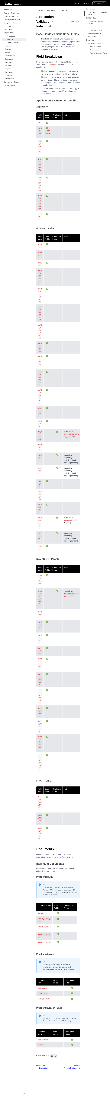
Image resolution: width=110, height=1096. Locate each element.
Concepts (40, 10)
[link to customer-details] (35, 228)
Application (93, 27)
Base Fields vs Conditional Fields (97, 13)
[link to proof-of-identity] (35, 877)
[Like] (52, 1056)
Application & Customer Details (96, 22)
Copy (73, 21)
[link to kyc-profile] (35, 780)
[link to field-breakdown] (35, 56)
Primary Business (70, 1068)
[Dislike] (55, 1056)
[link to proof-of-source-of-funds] (35, 1008)
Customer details (96, 30)
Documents (65, 857)
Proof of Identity (95, 46)
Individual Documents (95, 43)
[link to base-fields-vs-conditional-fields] (35, 34)
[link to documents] (35, 849)
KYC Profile (92, 37)
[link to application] (35, 106)
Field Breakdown (92, 18)
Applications (51, 10)
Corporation (43, 1068)
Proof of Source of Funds (98, 53)
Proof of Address (95, 50)
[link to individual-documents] (35, 864)
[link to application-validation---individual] (35, 21)
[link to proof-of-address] (35, 954)
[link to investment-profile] (35, 559)
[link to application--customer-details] (35, 100)
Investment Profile (94, 33)
